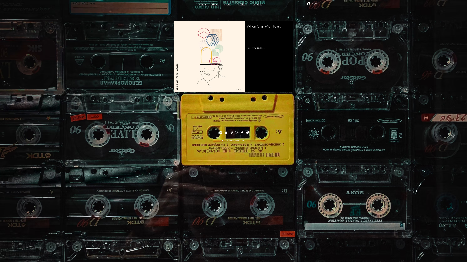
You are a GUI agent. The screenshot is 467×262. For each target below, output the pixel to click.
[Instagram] (236, 132)
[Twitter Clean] (247, 132)
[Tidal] (231, 132)
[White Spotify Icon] (220, 132)
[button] (228, 4)
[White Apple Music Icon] (226, 132)
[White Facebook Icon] (242, 132)
